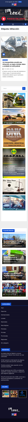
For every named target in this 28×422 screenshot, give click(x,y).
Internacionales (5, 315)
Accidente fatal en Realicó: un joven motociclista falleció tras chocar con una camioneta (12, 355)
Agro (2, 308)
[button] (23, 24)
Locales (3, 318)
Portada (5, 239)
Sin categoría (4, 343)
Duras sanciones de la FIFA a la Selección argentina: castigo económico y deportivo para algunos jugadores (13, 371)
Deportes (3, 311)
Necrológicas (4, 325)
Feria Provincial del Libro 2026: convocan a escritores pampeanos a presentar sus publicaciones (13, 378)
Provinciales (11, 255)
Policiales (3, 329)
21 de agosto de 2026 (10, 245)
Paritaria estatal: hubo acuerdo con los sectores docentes (13, 275)
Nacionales (4, 322)
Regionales (11, 239)
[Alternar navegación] (13, 24)
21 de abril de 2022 (9, 69)
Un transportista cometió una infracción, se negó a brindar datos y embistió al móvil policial (14, 64)
